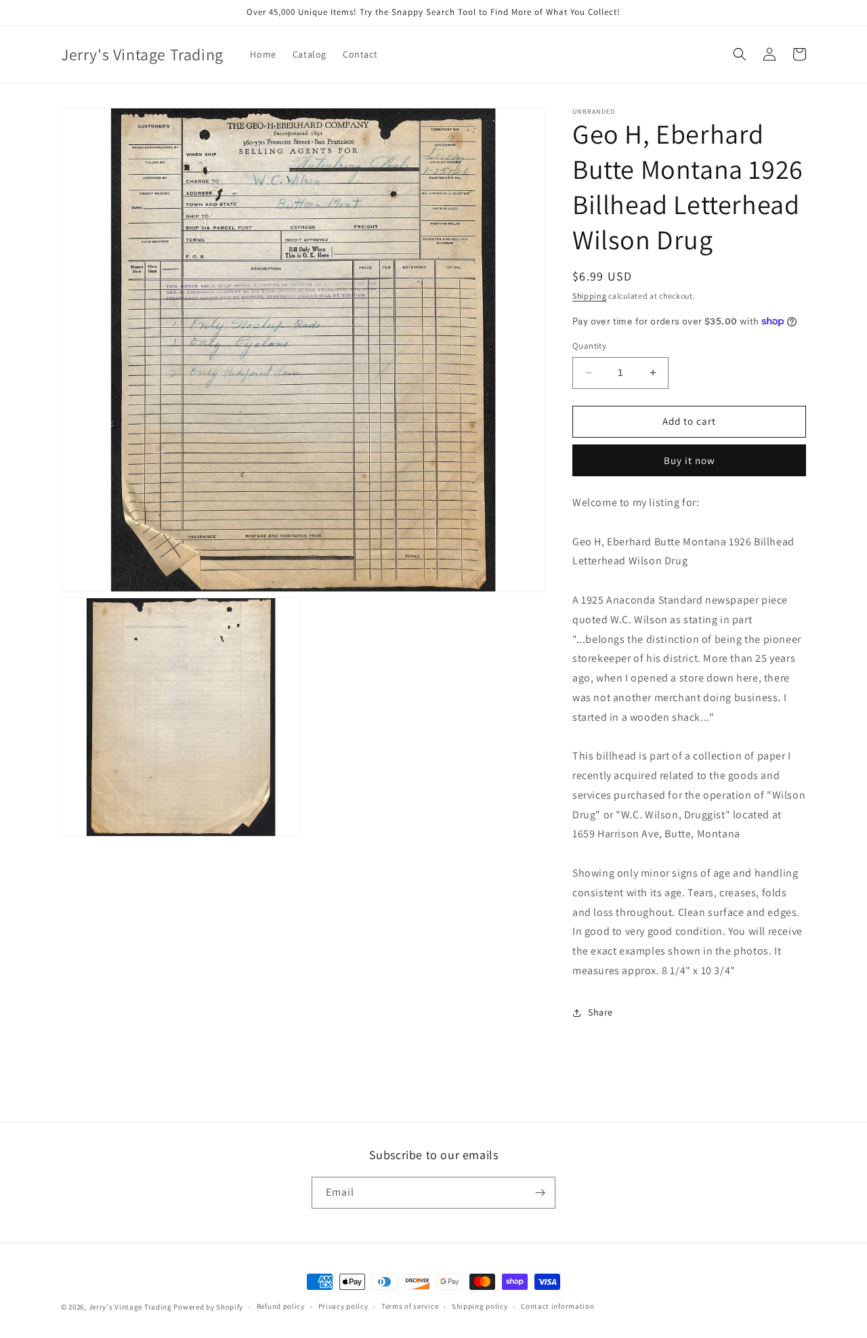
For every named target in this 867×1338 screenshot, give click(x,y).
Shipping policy (480, 1306)
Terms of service (409, 1306)
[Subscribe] (540, 1193)
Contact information (557, 1306)
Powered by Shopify (208, 1307)
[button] (740, 54)
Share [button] (600, 1012)
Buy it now (689, 460)
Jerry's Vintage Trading (130, 1307)
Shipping (589, 296)
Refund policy (281, 1306)
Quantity (589, 346)
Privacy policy (343, 1306)
